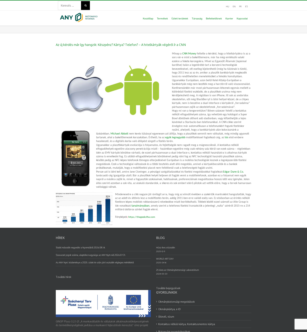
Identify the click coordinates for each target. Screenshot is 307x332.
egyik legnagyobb (175, 137)
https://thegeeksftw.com (141, 217)
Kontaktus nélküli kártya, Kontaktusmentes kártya (186, 324)
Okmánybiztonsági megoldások (176, 301)
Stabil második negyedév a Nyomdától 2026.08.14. (80, 247)
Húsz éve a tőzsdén (165, 247)
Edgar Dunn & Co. (233, 171)
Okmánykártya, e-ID (169, 309)
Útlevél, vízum (166, 316)
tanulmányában (140, 205)
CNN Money (189, 53)
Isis (226, 137)
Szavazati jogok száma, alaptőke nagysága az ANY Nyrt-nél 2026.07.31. (91, 255)
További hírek (63, 276)
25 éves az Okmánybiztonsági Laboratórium (177, 270)
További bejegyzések (168, 288)
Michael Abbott (119, 133)
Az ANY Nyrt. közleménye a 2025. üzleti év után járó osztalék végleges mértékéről (95, 262)
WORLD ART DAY (165, 258)
